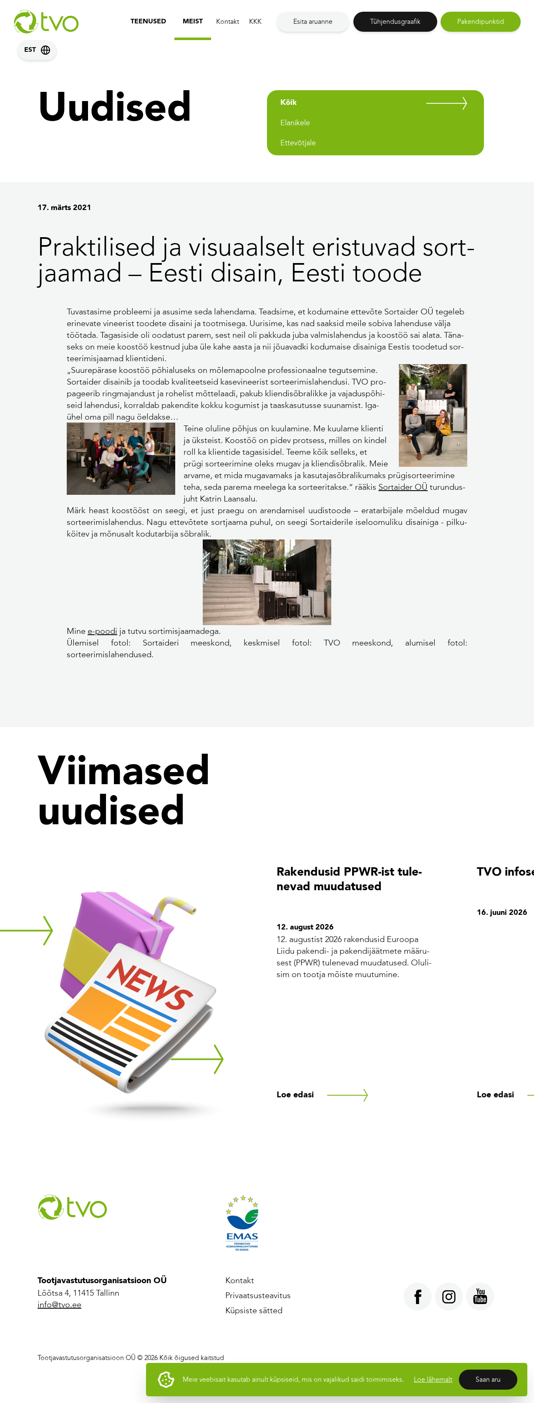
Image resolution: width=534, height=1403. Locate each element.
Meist (193, 21)
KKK (255, 21)
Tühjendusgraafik (395, 21)
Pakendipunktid (480, 21)
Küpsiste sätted (253, 1310)
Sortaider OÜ (403, 487)
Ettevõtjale (298, 142)
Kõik (288, 102)
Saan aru (488, 1379)
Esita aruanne (312, 21)
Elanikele (295, 122)
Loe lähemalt (433, 1379)
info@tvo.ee (59, 1304)
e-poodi (102, 631)
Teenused (148, 21)
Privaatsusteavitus (258, 1295)
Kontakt (227, 21)
